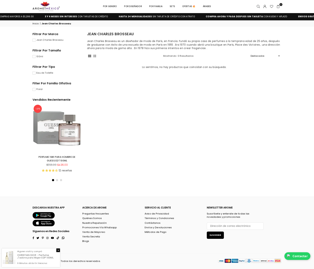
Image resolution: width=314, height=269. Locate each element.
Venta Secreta (91, 236)
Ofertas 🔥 (189, 6)
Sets (172, 6)
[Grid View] (89, 56)
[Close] (58, 250)
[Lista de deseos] (271, 6)
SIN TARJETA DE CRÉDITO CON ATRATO (151, 16)
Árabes (207, 6)
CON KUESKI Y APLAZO (240, 16)
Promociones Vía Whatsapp (99, 227)
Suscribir (215, 235)
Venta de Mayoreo (93, 232)
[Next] (76, 143)
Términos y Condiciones (159, 218)
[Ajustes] (265, 6)
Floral (39, 89)
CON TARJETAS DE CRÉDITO (70, 16)
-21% (37, 108)
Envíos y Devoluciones (158, 227)
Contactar (300, 256)
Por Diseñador (133, 6)
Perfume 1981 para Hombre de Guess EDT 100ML (57, 158)
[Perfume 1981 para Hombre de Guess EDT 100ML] (57, 128)
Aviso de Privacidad (157, 213)
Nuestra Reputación (94, 223)
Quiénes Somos (92, 218)
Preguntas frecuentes (95, 213)
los (71, 261)
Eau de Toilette (44, 72)
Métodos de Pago (156, 232)
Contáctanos (153, 223)
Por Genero (110, 6)
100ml (39, 56)
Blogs (85, 241)
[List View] (94, 56)
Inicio (36, 23)
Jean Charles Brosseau (49, 40)
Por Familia (155, 6)
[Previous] (37, 143)
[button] (278, 6)
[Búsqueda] (258, 6)
